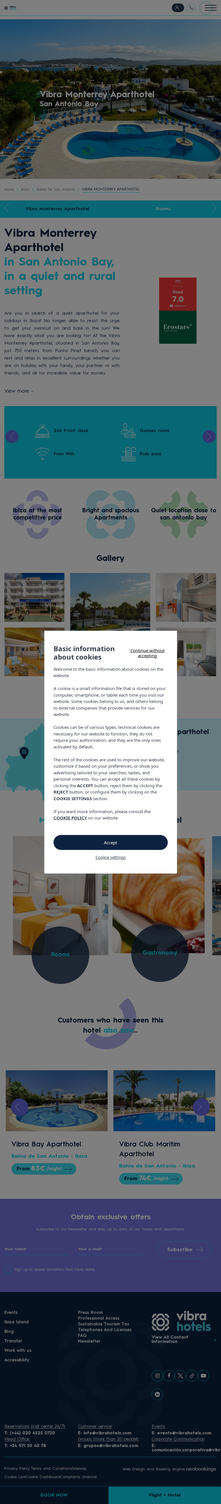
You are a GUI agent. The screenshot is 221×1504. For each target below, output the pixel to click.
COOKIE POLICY (70, 818)
